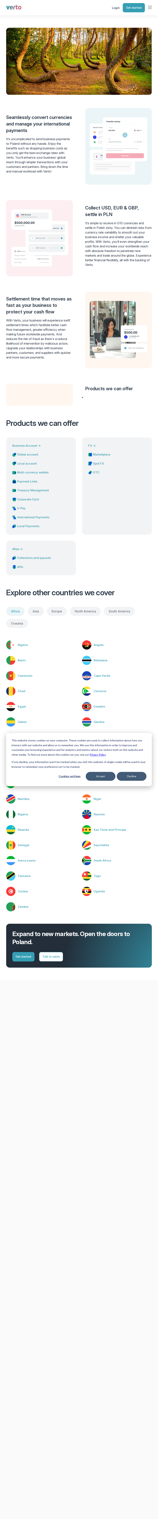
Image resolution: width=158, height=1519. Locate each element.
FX (92, 445)
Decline (131, 776)
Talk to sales (51, 956)
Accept (100, 776)
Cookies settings (70, 776)
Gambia (99, 722)
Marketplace (101, 454)
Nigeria (23, 814)
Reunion (99, 814)
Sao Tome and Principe (110, 830)
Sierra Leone (26, 860)
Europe (57, 611)
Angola (98, 645)
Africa (15, 611)
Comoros (100, 691)
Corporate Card (28, 499)
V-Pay (21, 508)
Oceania (17, 623)
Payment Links (27, 481)
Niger (97, 799)
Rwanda (23, 830)
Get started (134, 7)
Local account (27, 463)
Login (116, 8)
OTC (96, 472)
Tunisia (23, 891)
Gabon (22, 722)
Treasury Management (33, 490)
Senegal (23, 845)
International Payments (33, 517)
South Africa (102, 860)
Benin (22, 660)
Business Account (26, 445)
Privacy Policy (98, 754)
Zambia (23, 907)
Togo (97, 876)
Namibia (23, 799)
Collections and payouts (34, 558)
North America (85, 611)
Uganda (99, 891)
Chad (21, 691)
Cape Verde (102, 675)
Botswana (100, 660)
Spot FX (98, 463)
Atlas (17, 549)
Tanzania (24, 876)
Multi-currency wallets (33, 472)
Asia (36, 611)
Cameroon (25, 675)
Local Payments (28, 526)
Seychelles (101, 845)
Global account (27, 454)
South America (119, 611)
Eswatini (99, 706)
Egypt (22, 706)
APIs (20, 567)
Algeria (23, 645)
